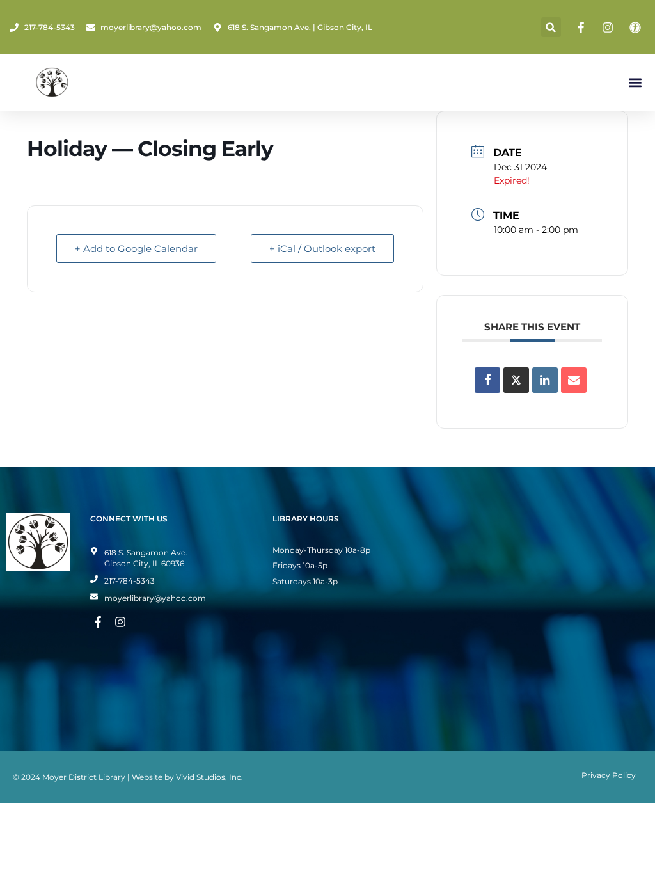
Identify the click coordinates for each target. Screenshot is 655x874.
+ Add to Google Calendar (136, 248)
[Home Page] (52, 82)
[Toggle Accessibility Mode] (637, 27)
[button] (551, 27)
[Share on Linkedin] (545, 380)
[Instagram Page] (610, 27)
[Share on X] (516, 380)
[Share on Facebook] (487, 380)
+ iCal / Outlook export (322, 248)
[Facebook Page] (583, 27)
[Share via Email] (574, 380)
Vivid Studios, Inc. (209, 777)
